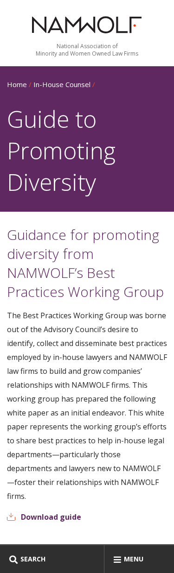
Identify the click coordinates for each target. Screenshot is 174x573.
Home (17, 84)
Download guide (51, 517)
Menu (133, 558)
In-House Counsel (61, 84)
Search (32, 558)
